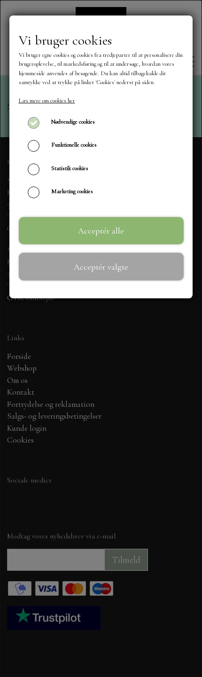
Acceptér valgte (101, 267)
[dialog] (101, 338)
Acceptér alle (101, 231)
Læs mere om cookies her (47, 100)
